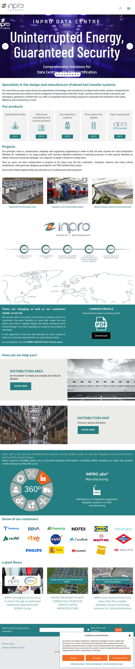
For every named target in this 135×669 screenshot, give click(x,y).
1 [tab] (50, 217)
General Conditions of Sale (113, 664)
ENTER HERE (20, 386)
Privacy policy (8, 644)
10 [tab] (86, 217)
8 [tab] (78, 217)
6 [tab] (70, 217)
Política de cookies (78, 664)
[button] (129, 635)
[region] (67, 46)
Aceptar (73, 658)
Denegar (97, 658)
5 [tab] (66, 217)
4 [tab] (62, 217)
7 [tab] (74, 217)
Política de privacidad (94, 664)
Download (101, 335)
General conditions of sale (13, 648)
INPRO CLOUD (27, 50)
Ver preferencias (119, 658)
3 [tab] (58, 217)
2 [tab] (54, 217)
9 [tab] (82, 217)
